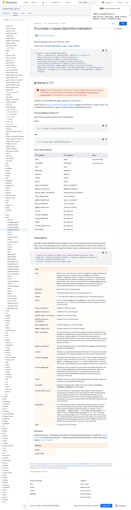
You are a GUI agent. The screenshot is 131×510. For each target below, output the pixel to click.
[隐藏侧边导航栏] (25, 506)
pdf (42, 438)
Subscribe (106, 506)
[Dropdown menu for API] (47, 2)
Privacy (38, 506)
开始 (123, 24)
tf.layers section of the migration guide (59, 105)
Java (29, 13)
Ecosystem (55, 2)
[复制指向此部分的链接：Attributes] (43, 445)
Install (26, 2)
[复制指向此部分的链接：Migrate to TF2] (55, 83)
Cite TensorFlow (86, 497)
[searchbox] (13, 19)
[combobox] (88, 2)
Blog (31, 484)
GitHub (119, 2)
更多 (67, 2)
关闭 (113, 24)
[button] (13, 163)
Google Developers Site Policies (74, 466)
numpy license (63, 468)
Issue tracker (85, 484)
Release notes (85, 487)
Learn (34, 2)
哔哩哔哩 (33, 494)
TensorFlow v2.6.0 (10, 9)
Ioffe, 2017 (44, 440)
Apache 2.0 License (47, 466)
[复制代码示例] (106, 50)
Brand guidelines (86, 494)
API (43, 2)
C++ (22, 13)
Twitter (32, 490)
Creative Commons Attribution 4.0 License (85, 464)
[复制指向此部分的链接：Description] (49, 238)
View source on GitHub (46, 36)
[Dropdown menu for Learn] (38, 2)
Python (15, 13)
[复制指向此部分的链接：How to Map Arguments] (54, 150)
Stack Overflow (85, 490)
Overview (5, 13)
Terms (32, 506)
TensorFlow (37, 23)
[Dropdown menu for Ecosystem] (61, 2)
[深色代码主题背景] (103, 50)
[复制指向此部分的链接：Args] (40, 269)
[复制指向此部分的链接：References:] (45, 431)
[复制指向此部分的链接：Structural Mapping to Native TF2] (61, 113)
